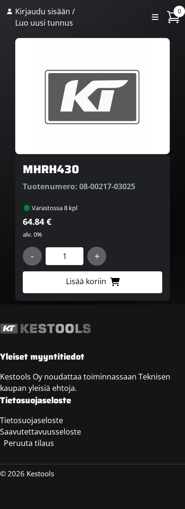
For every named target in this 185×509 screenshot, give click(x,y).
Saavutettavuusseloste (40, 431)
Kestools (111, 17)
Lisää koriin (86, 281)
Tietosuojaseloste (31, 420)
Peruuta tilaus (29, 443)
